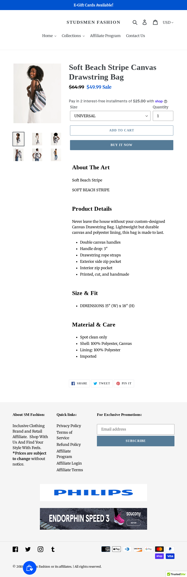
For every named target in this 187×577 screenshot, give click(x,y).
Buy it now (121, 145)
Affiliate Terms (70, 470)
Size (73, 107)
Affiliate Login (69, 463)
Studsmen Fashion (93, 22)
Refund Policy (69, 444)
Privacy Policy (69, 425)
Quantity (160, 107)
